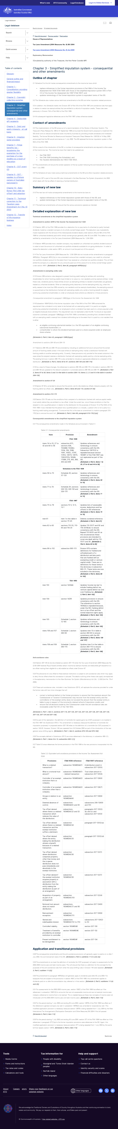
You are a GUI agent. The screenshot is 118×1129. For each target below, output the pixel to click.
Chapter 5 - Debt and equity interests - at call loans (17, 129)
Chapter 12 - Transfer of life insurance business (16, 217)
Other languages (82, 1091)
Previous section (53, 36)
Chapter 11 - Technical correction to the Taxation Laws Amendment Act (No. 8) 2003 (17, 204)
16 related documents (50, 28)
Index (9, 225)
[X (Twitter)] (107, 1090)
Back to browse (37, 28)
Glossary (10, 74)
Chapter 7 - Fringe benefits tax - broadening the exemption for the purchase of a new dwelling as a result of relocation (16, 153)
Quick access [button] (15, 51)
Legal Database (77, 3)
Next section (64, 36)
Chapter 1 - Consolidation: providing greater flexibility (17, 89)
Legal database (12, 26)
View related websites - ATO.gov (53, 1119)
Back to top (108, 1036)
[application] (17, 45)
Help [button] (11, 59)
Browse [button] (12, 42)
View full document (41, 36)
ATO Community (60, 3)
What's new (45, 3)
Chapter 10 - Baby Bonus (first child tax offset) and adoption (16, 191)
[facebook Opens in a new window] (101, 1090)
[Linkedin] (113, 1090)
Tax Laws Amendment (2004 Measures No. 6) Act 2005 (53, 50)
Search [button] (12, 34)
